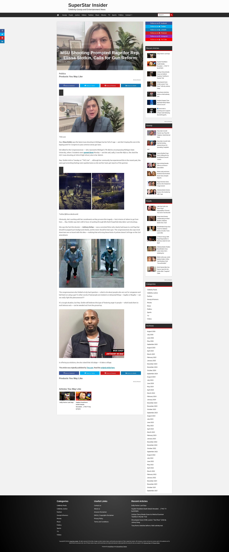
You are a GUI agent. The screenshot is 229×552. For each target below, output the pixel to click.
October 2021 (151, 487)
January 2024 (151, 399)
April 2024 (150, 390)
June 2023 (150, 422)
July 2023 (150, 419)
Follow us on (158, 23)
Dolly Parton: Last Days (66, 402)
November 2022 (152, 445)
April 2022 (150, 468)
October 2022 (151, 448)
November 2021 (152, 484)
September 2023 (152, 412)
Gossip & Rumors (152, 299)
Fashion (90, 15)
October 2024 (151, 370)
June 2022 (150, 461)
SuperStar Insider (88, 5)
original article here (108, 368)
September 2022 (152, 451)
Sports (114, 15)
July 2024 (150, 380)
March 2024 (151, 393)
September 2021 (152, 490)
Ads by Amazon (137, 79)
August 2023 (151, 416)
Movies (103, 15)
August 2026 (151, 331)
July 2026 (150, 334)
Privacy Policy (98, 518)
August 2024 (151, 377)
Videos (84, 15)
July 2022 (150, 458)
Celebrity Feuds (152, 289)
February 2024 (151, 396)
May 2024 (150, 386)
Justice (77, 15)
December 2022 (152, 442)
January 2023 (151, 438)
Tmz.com (90, 368)
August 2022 (151, 455)
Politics (121, 15)
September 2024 (152, 373)
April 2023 (150, 429)
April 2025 (150, 351)
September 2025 (152, 344)
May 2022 (150, 464)
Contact (128, 15)
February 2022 (151, 474)
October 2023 (151, 409)
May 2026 (150, 341)
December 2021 (152, 481)
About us (97, 509)
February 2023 (151, 435)
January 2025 (151, 360)
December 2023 (152, 403)
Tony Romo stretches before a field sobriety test (147, 525)
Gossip (64, 15)
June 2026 (150, 338)
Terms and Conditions (101, 522)
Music (97, 15)
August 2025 (151, 347)
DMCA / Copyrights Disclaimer (104, 515)
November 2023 (152, 406)
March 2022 (151, 471)
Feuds (71, 15)
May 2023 (150, 425)
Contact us (97, 505)
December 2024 (152, 364)
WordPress (111, 546)
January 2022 (151, 477)
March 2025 (151, 354)
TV (109, 15)
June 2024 (150, 383)
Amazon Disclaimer (100, 512)
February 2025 (151, 357)
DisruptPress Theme (122, 546)
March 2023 (151, 432)
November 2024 (152, 367)
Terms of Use (147, 543)
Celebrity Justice (152, 293)
